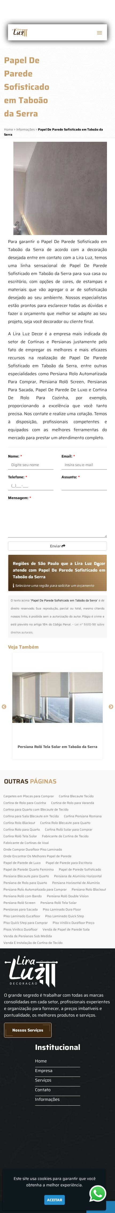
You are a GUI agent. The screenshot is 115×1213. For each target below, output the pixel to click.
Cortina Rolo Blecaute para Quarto (65, 822)
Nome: (15, 456)
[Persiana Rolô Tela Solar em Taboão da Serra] (57, 697)
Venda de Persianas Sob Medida (27, 936)
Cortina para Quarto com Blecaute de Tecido (35, 809)
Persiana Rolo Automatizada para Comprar (35, 889)
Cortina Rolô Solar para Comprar (68, 829)
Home (41, 1061)
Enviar (56, 546)
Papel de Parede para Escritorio (69, 862)
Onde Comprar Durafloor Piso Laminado (32, 849)
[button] (99, 32)
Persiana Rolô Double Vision (68, 896)
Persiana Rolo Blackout (89, 889)
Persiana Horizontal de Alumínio (76, 882)
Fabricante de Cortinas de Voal (26, 842)
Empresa (43, 1070)
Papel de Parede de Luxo (22, 862)
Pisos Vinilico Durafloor (20, 929)
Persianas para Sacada (20, 909)
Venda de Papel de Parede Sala (66, 929)
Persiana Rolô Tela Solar (58, 902)
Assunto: (71, 477)
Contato (43, 1089)
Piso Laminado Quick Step (64, 916)
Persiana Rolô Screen (19, 902)
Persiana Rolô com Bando (22, 896)
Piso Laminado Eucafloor (21, 916)
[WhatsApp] (100, 1193)
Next (111, 707)
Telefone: (17, 477)
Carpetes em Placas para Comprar (28, 796)
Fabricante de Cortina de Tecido (65, 836)
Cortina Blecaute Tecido (76, 796)
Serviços (43, 1080)
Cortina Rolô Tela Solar (20, 836)
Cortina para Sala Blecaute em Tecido (31, 816)
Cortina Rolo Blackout (19, 822)
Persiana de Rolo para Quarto (25, 882)
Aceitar (54, 1200)
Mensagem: (19, 498)
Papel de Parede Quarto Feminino (28, 869)
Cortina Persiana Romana (83, 816)
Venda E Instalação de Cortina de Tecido (33, 942)
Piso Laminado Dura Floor (62, 909)
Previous (4, 707)
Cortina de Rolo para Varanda (72, 802)
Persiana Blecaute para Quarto (26, 876)
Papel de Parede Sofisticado (80, 869)
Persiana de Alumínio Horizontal (78, 876)
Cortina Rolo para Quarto (21, 829)
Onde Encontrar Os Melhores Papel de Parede (37, 856)
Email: (68, 456)
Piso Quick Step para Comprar (25, 922)
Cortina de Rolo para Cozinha (24, 802)
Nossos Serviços (27, 1030)
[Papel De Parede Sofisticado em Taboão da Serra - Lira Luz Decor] (19, 32)
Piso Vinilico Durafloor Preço (73, 922)
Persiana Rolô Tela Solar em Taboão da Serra (57, 747)
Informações (47, 1099)
